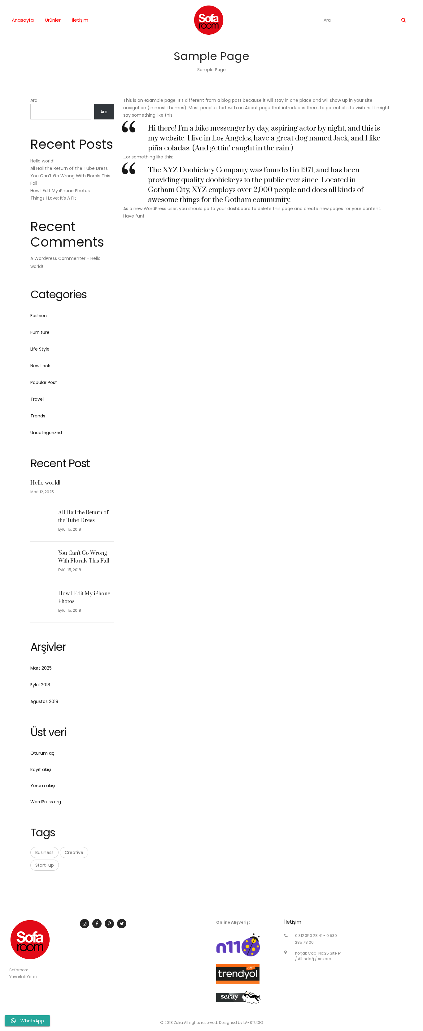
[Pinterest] (109, 923)
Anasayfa (23, 20)
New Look (40, 366)
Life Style (40, 349)
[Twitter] (121, 923)
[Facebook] (97, 923)
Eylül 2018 (40, 685)
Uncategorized (46, 432)
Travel (37, 399)
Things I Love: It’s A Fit (53, 198)
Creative (74, 852)
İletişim (80, 20)
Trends (37, 416)
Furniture (40, 332)
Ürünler (53, 20)
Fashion (38, 316)
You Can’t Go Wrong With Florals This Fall (83, 557)
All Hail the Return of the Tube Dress (69, 168)
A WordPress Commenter (57, 258)
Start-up (44, 865)
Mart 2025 (41, 668)
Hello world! (42, 161)
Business (44, 852)
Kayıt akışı (40, 769)
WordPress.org (45, 802)
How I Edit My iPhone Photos (60, 191)
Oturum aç (42, 753)
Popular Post (43, 382)
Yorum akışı (42, 786)
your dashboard (233, 208)
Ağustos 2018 (44, 701)
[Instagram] (84, 923)
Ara (33, 100)
